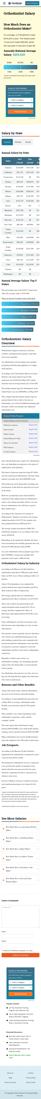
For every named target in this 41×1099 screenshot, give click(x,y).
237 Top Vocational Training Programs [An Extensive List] (19, 1009)
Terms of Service (10, 1082)
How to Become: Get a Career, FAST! (20, 1056)
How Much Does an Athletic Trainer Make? (19, 858)
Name (4, 931)
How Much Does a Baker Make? (18, 849)
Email (4, 941)
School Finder (31, 1082)
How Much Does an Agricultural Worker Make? (21, 828)
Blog (10, 1078)
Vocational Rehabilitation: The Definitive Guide (19, 1050)
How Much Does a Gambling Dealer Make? (19, 839)
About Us (10, 1073)
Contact (30, 1073)
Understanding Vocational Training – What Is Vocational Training (22, 1021)
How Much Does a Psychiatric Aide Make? (19, 869)
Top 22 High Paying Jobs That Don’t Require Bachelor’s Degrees (21, 1015)
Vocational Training (24, 1093)
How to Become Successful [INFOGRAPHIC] (18, 1044)
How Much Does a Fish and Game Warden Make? (19, 880)
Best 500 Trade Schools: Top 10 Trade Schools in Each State (20, 1037)
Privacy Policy (30, 1078)
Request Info (33, 425)
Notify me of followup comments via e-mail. (18, 950)
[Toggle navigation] (4, 3)
